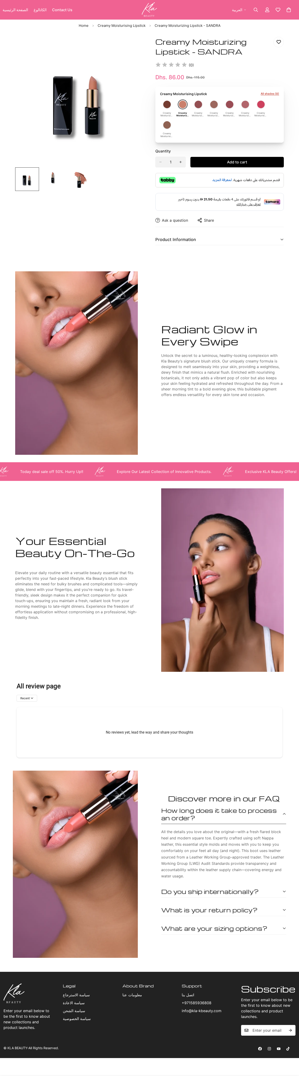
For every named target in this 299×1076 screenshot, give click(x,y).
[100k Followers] (269, 1049)
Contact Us (62, 9)
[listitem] (167, 108)
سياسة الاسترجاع (76, 995)
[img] (171, 65)
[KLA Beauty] (149, 10)
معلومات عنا (132, 995)
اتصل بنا (188, 995)
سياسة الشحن (74, 1010)
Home (84, 25)
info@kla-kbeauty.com (201, 1010)
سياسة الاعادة (74, 1002)
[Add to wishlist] (278, 42)
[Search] (256, 10)
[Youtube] (279, 1049)
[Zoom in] (133, 45)
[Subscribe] (290, 1030)
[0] (288, 9)
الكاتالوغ (40, 9)
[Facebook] (260, 1049)
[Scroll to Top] (290, 1050)
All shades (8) (270, 93)
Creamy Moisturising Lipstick (122, 25)
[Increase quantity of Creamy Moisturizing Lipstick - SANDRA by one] (180, 162)
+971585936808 (196, 1002)
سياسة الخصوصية (77, 1018)
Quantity (163, 151)
